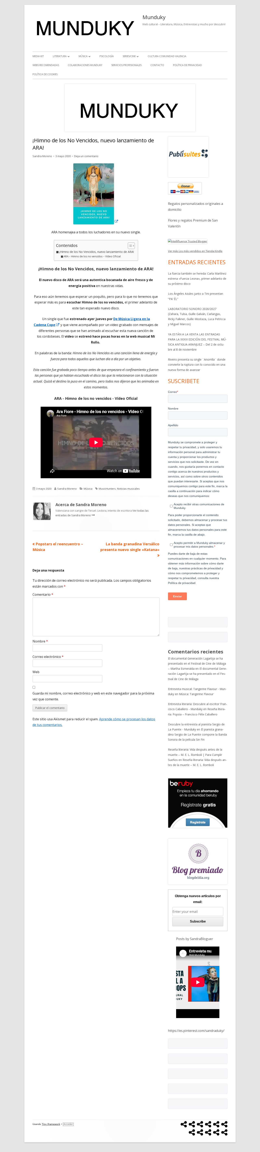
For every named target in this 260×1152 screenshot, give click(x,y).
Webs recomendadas (45, 65)
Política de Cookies (44, 74)
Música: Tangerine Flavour (196, 694)
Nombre (40, 641)
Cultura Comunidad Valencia (167, 56)
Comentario (42, 594)
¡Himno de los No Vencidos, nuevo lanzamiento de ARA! (96, 252)
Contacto (157, 65)
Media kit (38, 56)
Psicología (107, 56)
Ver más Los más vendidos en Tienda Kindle (195, 251)
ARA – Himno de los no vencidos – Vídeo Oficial (92, 256)
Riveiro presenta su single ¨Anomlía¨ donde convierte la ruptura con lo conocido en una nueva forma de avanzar (196, 365)
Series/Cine (129, 56)
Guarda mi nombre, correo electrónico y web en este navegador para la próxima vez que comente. (93, 696)
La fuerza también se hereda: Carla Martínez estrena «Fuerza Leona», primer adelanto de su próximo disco (197, 279)
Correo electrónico (48, 656)
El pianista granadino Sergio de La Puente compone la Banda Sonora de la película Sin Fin (197, 734)
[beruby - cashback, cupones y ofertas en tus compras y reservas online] (198, 802)
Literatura (60, 56)
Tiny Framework (51, 1124)
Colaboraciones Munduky (85, 65)
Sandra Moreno (42, 156)
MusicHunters (107, 488)
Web (35, 672)
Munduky (154, 17)
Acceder (68, 1124)
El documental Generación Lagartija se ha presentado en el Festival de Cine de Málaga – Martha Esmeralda (197, 663)
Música (83, 56)
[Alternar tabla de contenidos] (129, 245)
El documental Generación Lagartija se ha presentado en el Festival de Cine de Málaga (197, 674)
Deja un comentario (86, 156)
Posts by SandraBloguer (194, 939)
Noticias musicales (128, 488)
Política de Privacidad (187, 65)
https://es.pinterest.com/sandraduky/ (196, 1030)
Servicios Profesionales (126, 65)
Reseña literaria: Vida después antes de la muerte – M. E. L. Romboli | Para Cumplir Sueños (195, 755)
